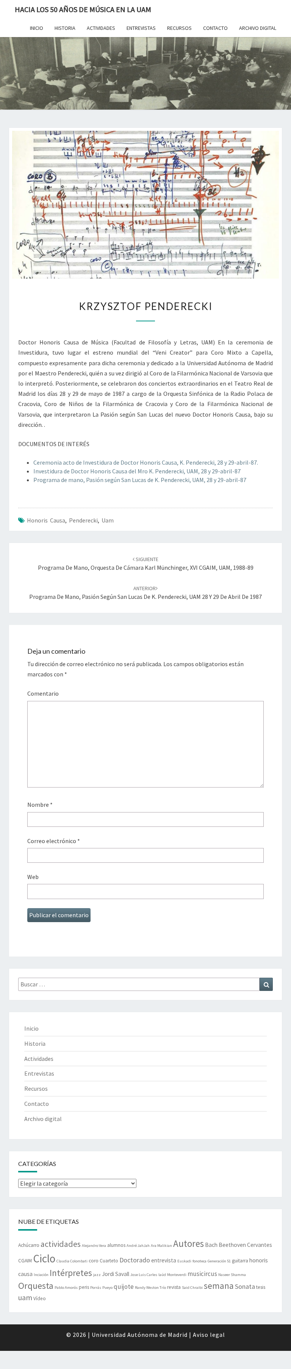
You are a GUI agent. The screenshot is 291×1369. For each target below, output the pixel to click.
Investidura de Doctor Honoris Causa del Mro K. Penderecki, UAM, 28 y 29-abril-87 (137, 471)
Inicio (36, 28)
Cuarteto (109, 1260)
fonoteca (199, 1261)
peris (84, 1287)
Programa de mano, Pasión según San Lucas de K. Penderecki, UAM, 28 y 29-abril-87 (139, 480)
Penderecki (83, 520)
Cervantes (259, 1244)
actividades (61, 1244)
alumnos (116, 1245)
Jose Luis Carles (143, 1274)
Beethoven (232, 1244)
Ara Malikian (161, 1245)
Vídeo (39, 1298)
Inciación (41, 1274)
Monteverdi (176, 1274)
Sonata (245, 1286)
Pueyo (107, 1287)
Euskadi (184, 1261)
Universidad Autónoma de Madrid (140, 1334)
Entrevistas (141, 28)
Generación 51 (219, 1261)
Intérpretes (71, 1272)
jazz (97, 1274)
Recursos (179, 28)
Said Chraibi (192, 1287)
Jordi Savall (115, 1274)
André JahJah (138, 1245)
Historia (65, 28)
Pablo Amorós (66, 1287)
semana (219, 1285)
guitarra (240, 1260)
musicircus (202, 1274)
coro (94, 1260)
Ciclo (44, 1258)
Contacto (215, 28)
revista (174, 1287)
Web (33, 877)
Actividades (101, 28)
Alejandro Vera (94, 1245)
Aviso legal (209, 1334)
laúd (162, 1274)
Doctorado (134, 1260)
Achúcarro (28, 1245)
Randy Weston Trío (150, 1287)
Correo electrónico (53, 841)
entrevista (163, 1260)
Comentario (43, 693)
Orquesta (35, 1285)
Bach (211, 1244)
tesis (260, 1287)
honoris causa (46, 520)
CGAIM (25, 1260)
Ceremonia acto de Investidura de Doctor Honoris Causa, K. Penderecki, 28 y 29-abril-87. (145, 462)
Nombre (40, 804)
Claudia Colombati (72, 1261)
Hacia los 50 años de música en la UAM (83, 9)
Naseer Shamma (232, 1274)
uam (108, 520)
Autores (188, 1243)
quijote (124, 1286)
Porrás (95, 1287)
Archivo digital (257, 28)
